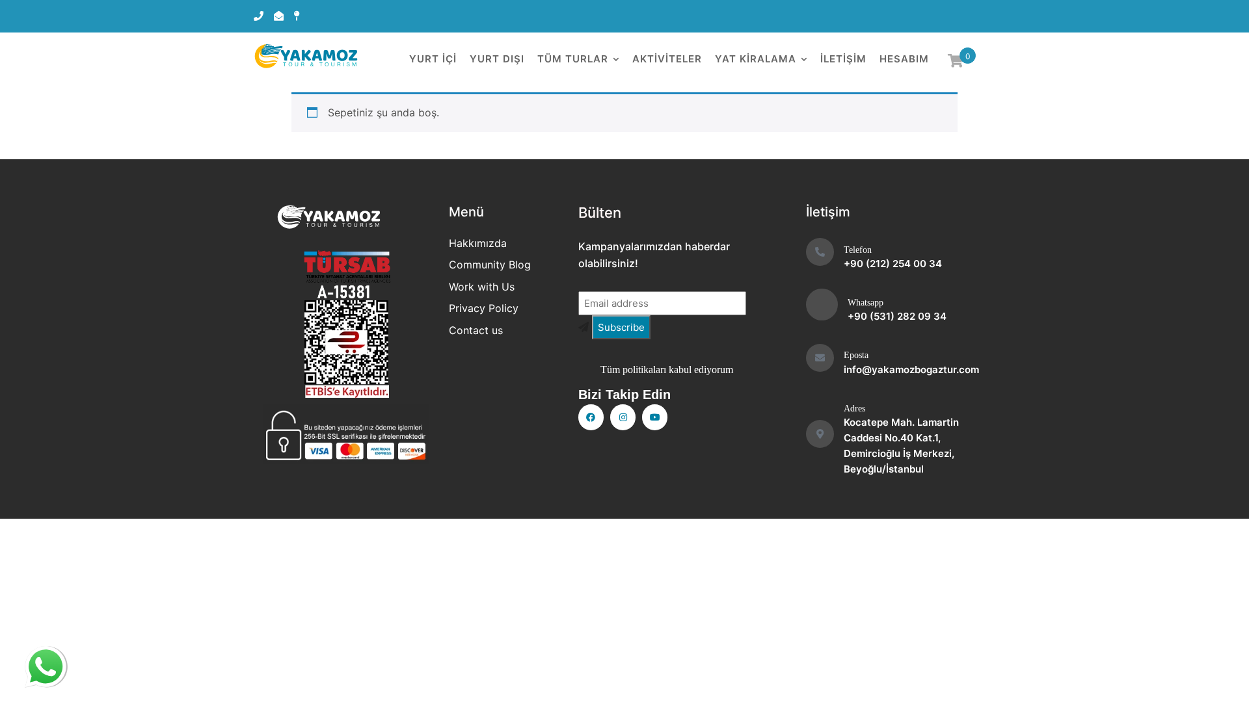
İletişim (843, 59)
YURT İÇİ (433, 59)
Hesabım (904, 59)
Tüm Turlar (572, 59)
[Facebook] (591, 417)
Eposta (856, 355)
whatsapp (45, 662)
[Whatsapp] (822, 304)
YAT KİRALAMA (755, 59)
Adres (854, 408)
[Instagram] (623, 417)
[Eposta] (820, 358)
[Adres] (820, 434)
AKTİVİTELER (667, 59)
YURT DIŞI (497, 59)
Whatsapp (865, 302)
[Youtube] (654, 417)
